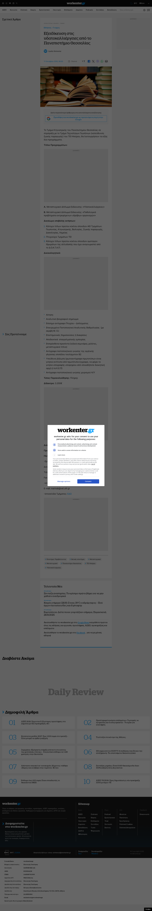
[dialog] (76, 455)
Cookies (148, 909)
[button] (76, 455)
